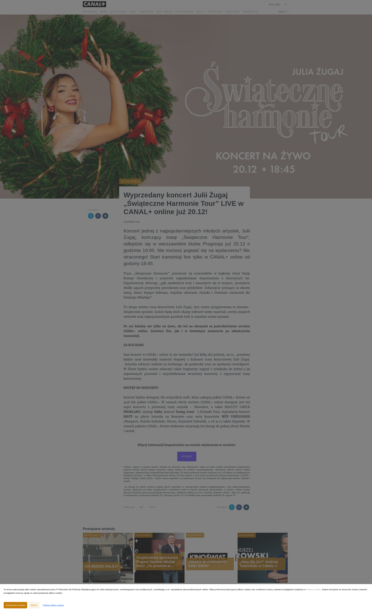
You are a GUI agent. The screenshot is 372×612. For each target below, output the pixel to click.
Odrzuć (34, 605)
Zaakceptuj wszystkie (15, 605)
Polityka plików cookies (53, 605)
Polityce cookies (313, 589)
